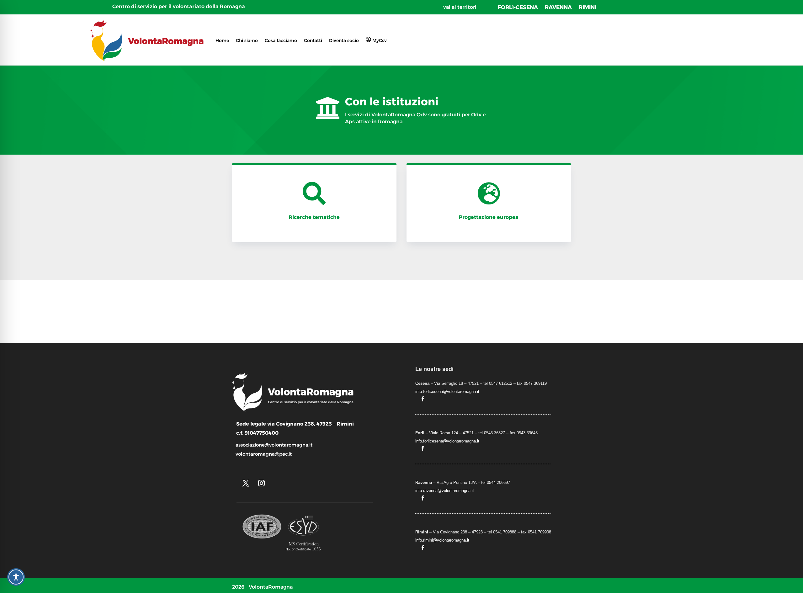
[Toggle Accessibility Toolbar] (16, 577)
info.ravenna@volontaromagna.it (444, 490)
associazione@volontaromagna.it (274, 445)
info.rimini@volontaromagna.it (442, 540)
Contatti (313, 40)
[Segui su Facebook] (423, 399)
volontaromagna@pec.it (264, 454)
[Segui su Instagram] (261, 483)
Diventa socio (344, 40)
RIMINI (587, 7)
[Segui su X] (245, 483)
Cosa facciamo (281, 40)
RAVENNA (558, 7)
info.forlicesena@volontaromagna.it (447, 391)
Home (222, 40)
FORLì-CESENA (518, 7)
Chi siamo (247, 40)
